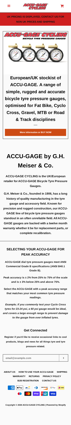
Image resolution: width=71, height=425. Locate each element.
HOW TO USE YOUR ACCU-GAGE (36, 372)
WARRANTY (19, 376)
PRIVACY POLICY (52, 376)
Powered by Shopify (56, 405)
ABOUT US (9, 372)
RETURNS (34, 376)
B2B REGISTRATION (28, 380)
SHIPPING (62, 372)
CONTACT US (49, 380)
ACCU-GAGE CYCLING (34, 405)
